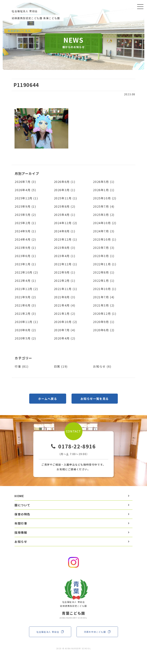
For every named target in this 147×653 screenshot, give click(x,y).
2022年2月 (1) (64, 280)
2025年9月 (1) (25, 206)
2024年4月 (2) (25, 239)
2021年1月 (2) (64, 313)
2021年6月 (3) (25, 305)
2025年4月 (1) (64, 214)
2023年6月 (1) (25, 256)
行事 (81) (22, 366)
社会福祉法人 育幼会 (47, 631)
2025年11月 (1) (65, 198)
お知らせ (21, 541)
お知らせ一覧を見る (94, 398)
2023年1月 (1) (25, 264)
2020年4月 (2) (64, 338)
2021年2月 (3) (25, 313)
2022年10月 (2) (26, 272)
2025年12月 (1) (26, 198)
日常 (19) (61, 366)
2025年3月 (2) (104, 214)
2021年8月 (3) (64, 297)
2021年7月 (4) (104, 297)
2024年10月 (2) (104, 223)
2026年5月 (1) (104, 182)
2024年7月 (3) (104, 231)
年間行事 (21, 523)
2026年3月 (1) (64, 190)
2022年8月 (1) (104, 272)
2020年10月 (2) (65, 322)
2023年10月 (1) (104, 239)
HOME (19, 496)
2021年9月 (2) (25, 297)
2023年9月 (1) (25, 247)
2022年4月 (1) (25, 280)
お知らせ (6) (102, 366)
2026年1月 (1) (104, 190)
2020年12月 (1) (104, 313)
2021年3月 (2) (104, 305)
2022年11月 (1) (104, 264)
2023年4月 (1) (64, 256)
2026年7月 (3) (25, 182)
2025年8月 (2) (64, 206)
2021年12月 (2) (26, 289)
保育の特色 (22, 514)
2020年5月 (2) (25, 338)
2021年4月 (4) (64, 305)
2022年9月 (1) (64, 272)
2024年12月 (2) (65, 223)
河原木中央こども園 (95, 631)
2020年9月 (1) (104, 322)
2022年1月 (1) (104, 280)
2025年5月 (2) (25, 214)
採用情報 (21, 532)
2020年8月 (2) (25, 330)
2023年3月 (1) (104, 256)
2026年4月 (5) (25, 190)
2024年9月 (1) (25, 231)
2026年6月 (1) (64, 182)
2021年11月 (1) (65, 289)
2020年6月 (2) (104, 330)
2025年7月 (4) (104, 206)
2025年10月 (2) (104, 198)
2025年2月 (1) (25, 223)
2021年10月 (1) (104, 289)
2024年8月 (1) (64, 231)
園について (22, 505)
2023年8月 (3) (64, 247)
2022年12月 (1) (65, 264)
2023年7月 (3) (104, 247)
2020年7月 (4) (64, 330)
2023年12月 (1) (65, 239)
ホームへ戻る (47, 398)
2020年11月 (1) (26, 322)
